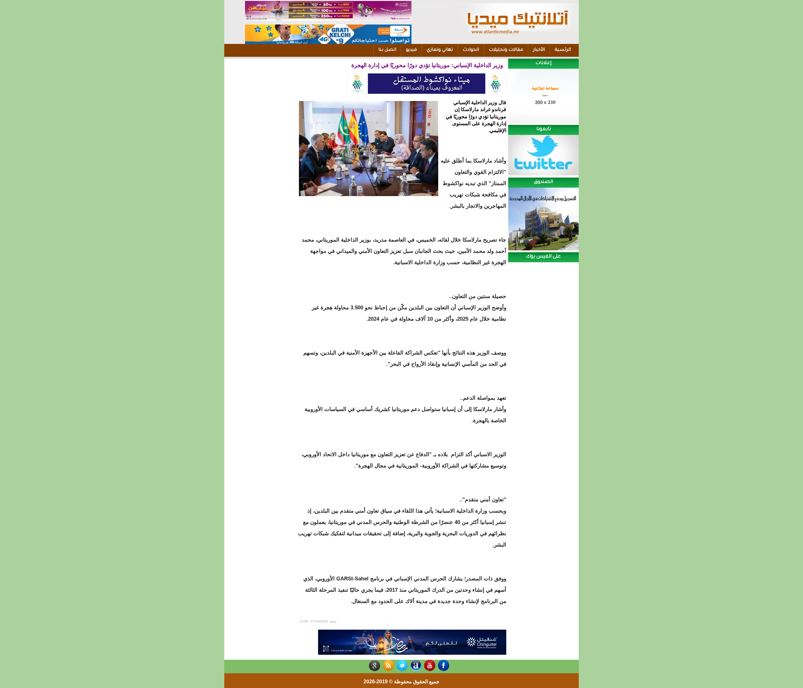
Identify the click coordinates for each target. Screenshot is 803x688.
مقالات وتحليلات (506, 50)
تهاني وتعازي (440, 50)
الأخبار (539, 50)
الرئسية (563, 50)
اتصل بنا (387, 50)
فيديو (411, 50)
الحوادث (471, 50)
